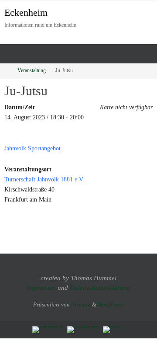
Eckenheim (26, 12)
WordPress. (111, 304)
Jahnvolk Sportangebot (32, 148)
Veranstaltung (31, 70)
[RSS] (112, 329)
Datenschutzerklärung (100, 287)
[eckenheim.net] (83, 329)
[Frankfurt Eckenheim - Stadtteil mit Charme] (47, 329)
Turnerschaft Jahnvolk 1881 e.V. (44, 179)
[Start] (5, 70)
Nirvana (81, 304)
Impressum (41, 287)
